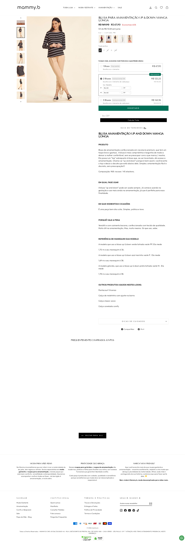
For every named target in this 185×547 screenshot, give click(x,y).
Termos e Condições (92, 513)
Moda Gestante (22, 503)
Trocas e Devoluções (92, 503)
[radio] (101, 39)
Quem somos (55, 503)
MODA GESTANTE (86, 8)
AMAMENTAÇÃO (105, 8)
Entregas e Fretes (90, 506)
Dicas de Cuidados (133, 321)
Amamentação (22, 506)
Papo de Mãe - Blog (24, 517)
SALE (120, 8)
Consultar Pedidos (57, 510)
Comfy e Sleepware (23, 510)
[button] (112, 88)
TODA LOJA (68, 8)
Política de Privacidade (93, 510)
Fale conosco (55, 513)
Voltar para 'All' (94, 435)
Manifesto (54, 506)
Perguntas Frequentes (58, 517)
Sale (18, 513)
